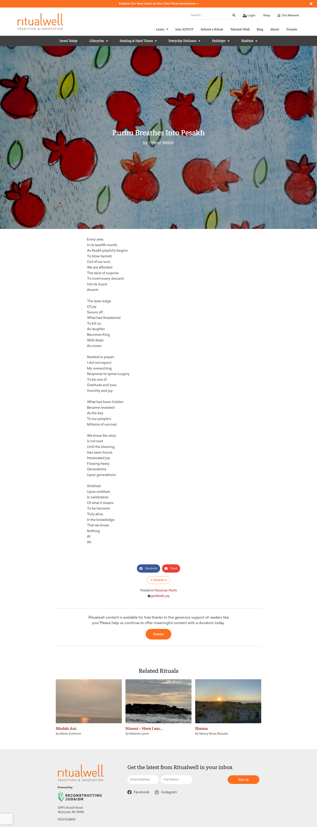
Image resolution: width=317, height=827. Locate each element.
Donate (291, 29)
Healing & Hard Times (136, 41)
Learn (160, 29)
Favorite (160, 580)
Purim (173, 590)
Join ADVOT (184, 29)
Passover (160, 590)
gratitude (157, 596)
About (274, 29)
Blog (260, 29)
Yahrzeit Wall (239, 29)
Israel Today (69, 41)
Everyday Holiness (182, 41)
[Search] (234, 15)
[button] (148, 568)
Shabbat (247, 41)
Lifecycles (96, 41)
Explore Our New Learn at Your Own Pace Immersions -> (158, 3)
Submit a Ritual (212, 29)
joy (167, 596)
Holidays (219, 41)
